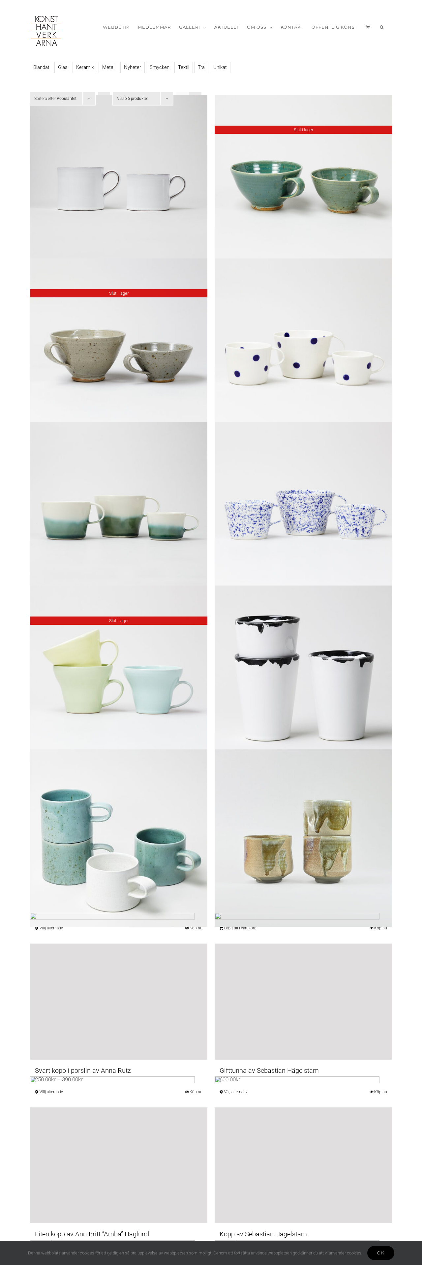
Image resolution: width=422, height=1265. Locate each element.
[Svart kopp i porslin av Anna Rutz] (118, 1001)
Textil (183, 67)
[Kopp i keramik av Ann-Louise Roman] (118, 511)
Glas (63, 67)
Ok (381, 1252)
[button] (382, 27)
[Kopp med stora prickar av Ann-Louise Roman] (303, 347)
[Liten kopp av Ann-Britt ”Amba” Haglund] (118, 1165)
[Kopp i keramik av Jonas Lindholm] (118, 183)
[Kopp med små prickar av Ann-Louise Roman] (303, 511)
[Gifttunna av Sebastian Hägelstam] (303, 1001)
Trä (201, 67)
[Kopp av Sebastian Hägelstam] (303, 1165)
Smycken (159, 67)
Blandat (41, 67)
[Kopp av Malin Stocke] (118, 838)
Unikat (220, 67)
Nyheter (132, 67)
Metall (108, 67)
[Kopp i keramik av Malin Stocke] (303, 674)
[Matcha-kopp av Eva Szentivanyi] (303, 838)
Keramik (85, 67)
